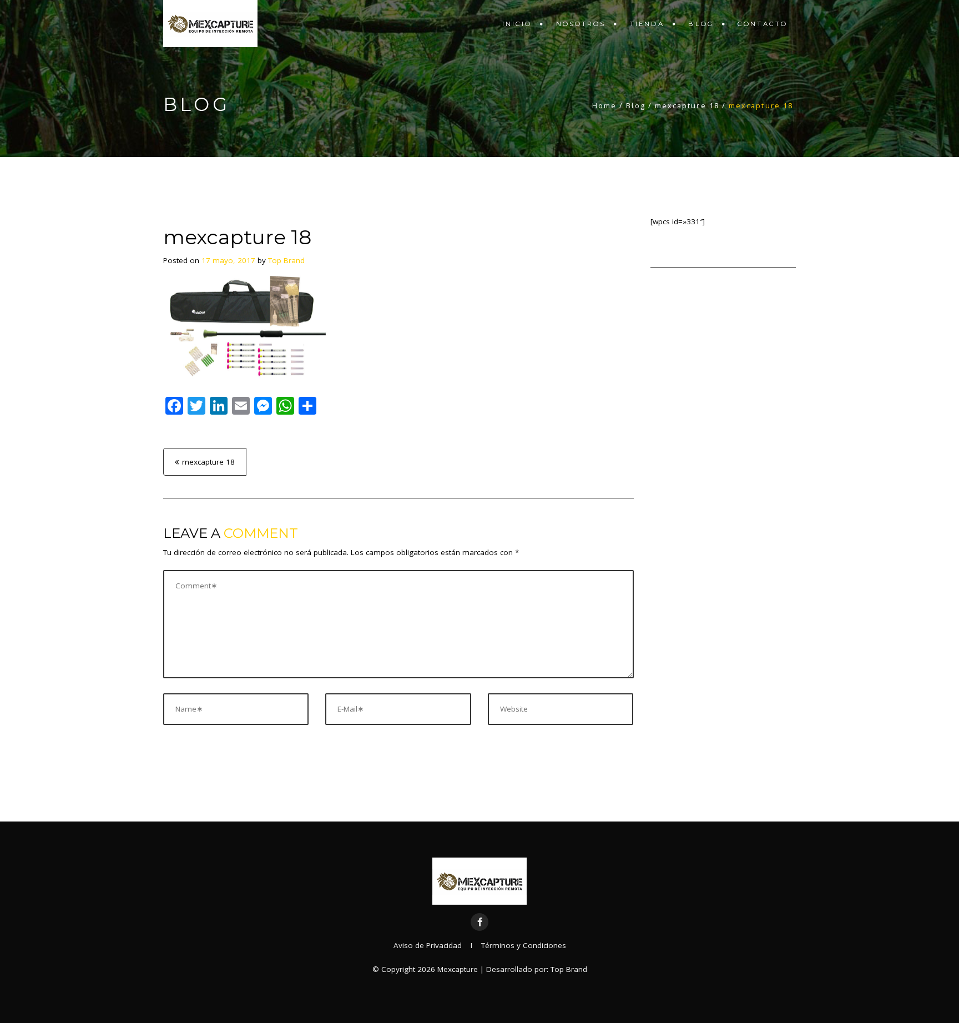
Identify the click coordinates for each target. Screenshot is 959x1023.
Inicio (517, 24)
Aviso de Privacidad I (437, 945)
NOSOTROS (581, 24)
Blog (700, 24)
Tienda (647, 24)
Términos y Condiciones (523, 945)
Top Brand (286, 260)
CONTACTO (763, 24)
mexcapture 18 (208, 462)
